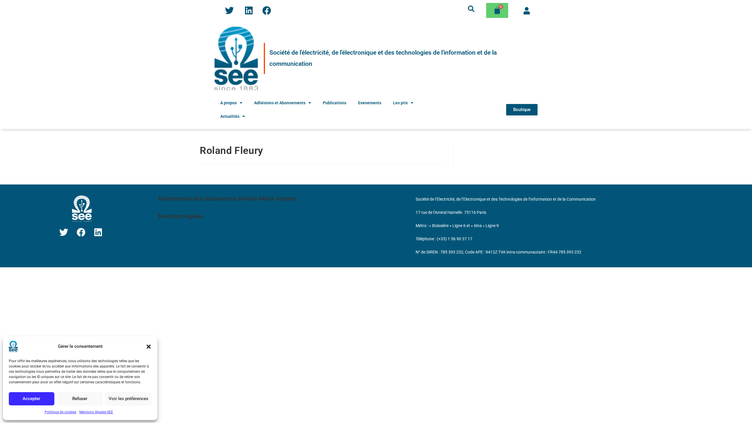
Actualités (229, 116)
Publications (334, 102)
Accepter (31, 398)
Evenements (369, 102)
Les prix (400, 102)
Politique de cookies (60, 412)
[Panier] (497, 10)
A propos (228, 102)
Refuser (79, 398)
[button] (149, 347)
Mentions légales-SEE (96, 412)
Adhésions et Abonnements (280, 102)
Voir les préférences (128, 398)
